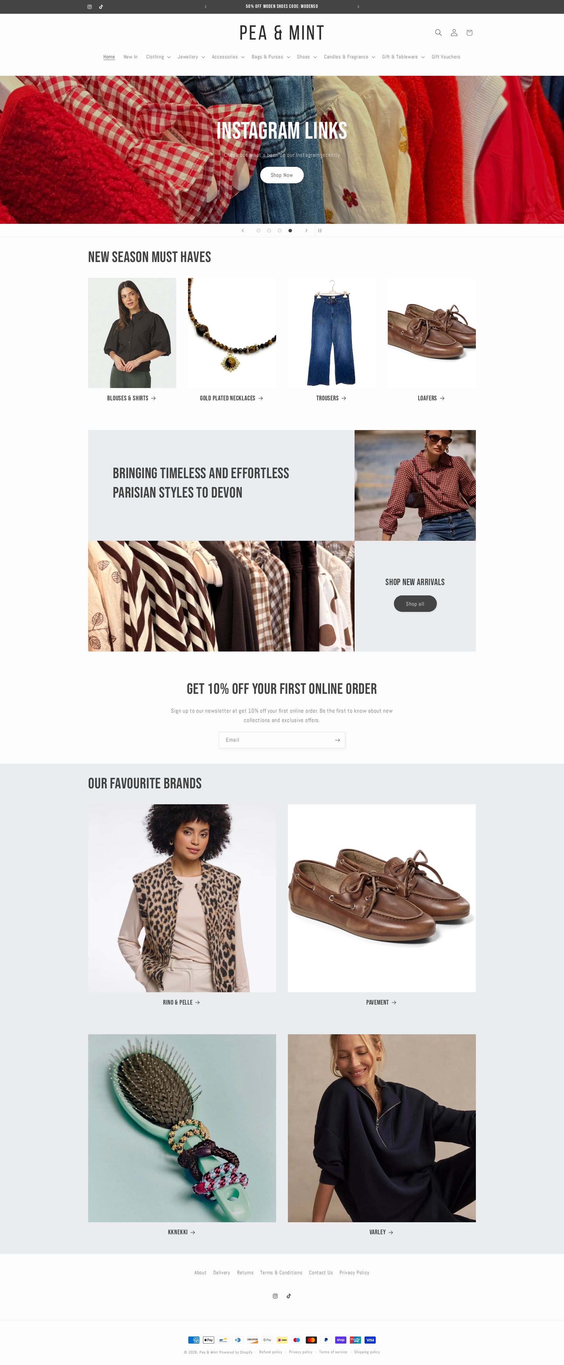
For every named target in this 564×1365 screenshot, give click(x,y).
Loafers (427, 398)
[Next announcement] (358, 7)
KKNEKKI (178, 1232)
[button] (158, 56)
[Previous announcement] (205, 7)
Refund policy (270, 1351)
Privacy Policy (355, 1273)
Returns (245, 1273)
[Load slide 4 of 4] (290, 230)
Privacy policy (301, 1351)
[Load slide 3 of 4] (279, 230)
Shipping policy (367, 1351)
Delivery (221, 1273)
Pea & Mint (208, 1352)
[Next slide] (306, 230)
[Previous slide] (242, 230)
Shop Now (282, 169)
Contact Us (321, 1273)
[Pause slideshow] (321, 230)
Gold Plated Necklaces (228, 398)
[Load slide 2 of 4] (269, 230)
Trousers (327, 398)
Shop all (415, 603)
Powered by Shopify (236, 1352)
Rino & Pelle (177, 1002)
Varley (378, 1232)
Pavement (377, 1002)
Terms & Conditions (281, 1273)
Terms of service (333, 1351)
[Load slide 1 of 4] (258, 230)
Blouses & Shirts (127, 398)
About (200, 1273)
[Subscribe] (337, 740)
